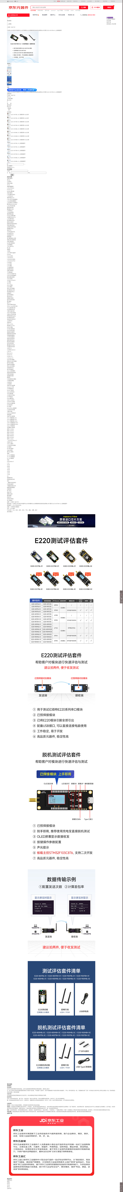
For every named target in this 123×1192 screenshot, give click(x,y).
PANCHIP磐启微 (11, 403)
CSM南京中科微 (11, 409)
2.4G (8, 463)
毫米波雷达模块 (11, 277)
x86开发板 (77, 10)
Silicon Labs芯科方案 (12, 306)
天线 (8, 460)
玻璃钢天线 (9, 477)
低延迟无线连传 (11, 338)
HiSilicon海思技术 (11, 413)
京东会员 (83, 1)
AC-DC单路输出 (11, 455)
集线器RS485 (10, 209)
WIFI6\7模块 (10, 327)
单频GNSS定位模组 (12, 361)
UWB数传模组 (10, 380)
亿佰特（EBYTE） (11, 27)
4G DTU (9, 283)
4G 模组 (9, 282)
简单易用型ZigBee (11, 316)
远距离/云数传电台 (11, 227)
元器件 (8, 17)
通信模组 (9, 20)
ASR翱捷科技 (10, 388)
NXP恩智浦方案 (11, 309)
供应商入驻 (71, 15)
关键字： (9, 171)
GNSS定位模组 (10, 359)
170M (8, 474)
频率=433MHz (10, 432)
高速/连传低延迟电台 (12, 223)
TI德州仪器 (9, 411)
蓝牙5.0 (9, 303)
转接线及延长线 (11, 479)
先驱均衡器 (33, 10)
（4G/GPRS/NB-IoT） (12, 440)
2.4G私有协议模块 (11, 445)
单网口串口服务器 (11, 240)
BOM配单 (97, 7)
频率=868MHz (10, 435)
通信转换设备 (10, 207)
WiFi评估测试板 (11, 330)
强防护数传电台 (11, 340)
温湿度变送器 (10, 375)
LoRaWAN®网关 (11, 259)
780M (8, 468)
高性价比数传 (10, 222)
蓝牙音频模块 (10, 295)
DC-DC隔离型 (10, 458)
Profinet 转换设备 (11, 215)
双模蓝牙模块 (10, 298)
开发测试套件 (10, 484)
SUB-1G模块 (10, 443)
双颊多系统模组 (11, 364)
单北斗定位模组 (11, 288)
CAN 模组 (9, 265)
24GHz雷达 (10, 278)
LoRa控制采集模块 (11, 201)
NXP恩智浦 (10, 397)
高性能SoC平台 (11, 325)
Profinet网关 (10, 256)
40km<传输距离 (11, 426)
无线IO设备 (9, 183)
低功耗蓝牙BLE (10, 291)
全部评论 (9, 1180)
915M (8, 464)
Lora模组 (9, 24)
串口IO (8, 180)
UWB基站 (9, 384)
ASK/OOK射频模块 (11, 275)
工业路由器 (9, 272)
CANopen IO (10, 358)
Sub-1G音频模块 (11, 371)
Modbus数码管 (10, 191)
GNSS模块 (9, 286)
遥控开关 (9, 230)
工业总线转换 (10, 212)
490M (8, 469)
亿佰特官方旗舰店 (111, 19)
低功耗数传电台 (11, 220)
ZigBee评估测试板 (11, 314)
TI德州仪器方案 (10, 311)
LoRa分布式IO (10, 188)
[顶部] (121, 1188)
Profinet (9, 254)
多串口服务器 (10, 241)
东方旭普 (67, 10)
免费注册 (63, 1)
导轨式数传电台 (11, 225)
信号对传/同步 (10, 343)
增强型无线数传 (11, 332)
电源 (8, 453)
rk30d (72, 10)
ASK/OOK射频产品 (11, 274)
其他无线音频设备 (11, 372)
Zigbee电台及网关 (11, 312)
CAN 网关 (9, 264)
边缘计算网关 (10, 270)
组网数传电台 (10, 228)
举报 (8, 87)
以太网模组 (9, 244)
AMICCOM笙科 (10, 400)
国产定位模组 (10, 363)
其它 (8, 481)
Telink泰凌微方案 (11, 308)
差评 (8, 1187)
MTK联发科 (10, 405)
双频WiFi (9, 322)
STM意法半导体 (11, 395)
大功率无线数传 (11, 337)
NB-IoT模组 (10, 285)
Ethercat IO (9, 353)
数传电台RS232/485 (12, 204)
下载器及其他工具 (11, 486)
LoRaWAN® (10, 257)
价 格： (9, 172)
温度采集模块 (10, 186)
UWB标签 (9, 382)
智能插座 (9, 236)
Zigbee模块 (10, 450)
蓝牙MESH (9, 296)
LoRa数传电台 (10, 219)
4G (7, 476)
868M (8, 466)
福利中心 (52, 15)
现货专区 (35, 15)
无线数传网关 (10, 269)
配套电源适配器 (11, 487)
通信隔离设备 (10, 214)
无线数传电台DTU (11, 217)
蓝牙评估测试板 (11, 299)
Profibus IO (9, 356)
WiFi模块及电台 (11, 317)
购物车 (109, 7)
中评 (8, 1185)
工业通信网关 (10, 267)
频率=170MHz (10, 429)
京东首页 (11, 1)
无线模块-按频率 (11, 427)
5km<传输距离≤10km (12, 421)
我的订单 (69, 1)
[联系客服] (121, 593)
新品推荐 (44, 15)
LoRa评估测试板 (11, 206)
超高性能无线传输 (11, 333)
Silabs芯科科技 (10, 392)
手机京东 (113, 1)
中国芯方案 (9, 442)
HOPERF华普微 (11, 401)
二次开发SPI (10, 196)
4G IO (8, 185)
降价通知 (10, 98)
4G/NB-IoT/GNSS (11, 280)
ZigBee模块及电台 (11, 304)
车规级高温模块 (11, 335)
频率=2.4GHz (10, 439)
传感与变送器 (10, 374)
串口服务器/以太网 (11, 238)
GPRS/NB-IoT (10, 461)
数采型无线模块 (11, 341)
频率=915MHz (10, 437)
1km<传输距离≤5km (12, 419)
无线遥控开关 (10, 235)
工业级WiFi (9, 320)
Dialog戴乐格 (10, 398)
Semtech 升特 (10, 387)
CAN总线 (9, 262)
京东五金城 (62, 15)
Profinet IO (9, 189)
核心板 (8, 248)
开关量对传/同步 (11, 346)
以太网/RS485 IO (11, 350)
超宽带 (8, 377)
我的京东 (75, 1)
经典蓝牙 (9, 293)
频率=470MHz (10, 434)
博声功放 (47, 10)
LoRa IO (9, 351)
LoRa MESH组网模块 (12, 199)
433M (8, 471)
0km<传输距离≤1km (12, 418)
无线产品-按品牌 (11, 385)
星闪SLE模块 (10, 452)
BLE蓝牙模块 (10, 448)
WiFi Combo (10, 324)
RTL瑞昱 (9, 406)
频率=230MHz (10, 430)
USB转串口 (10, 210)
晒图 (8, 1182)
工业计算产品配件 (11, 253)
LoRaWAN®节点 (11, 261)
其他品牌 (9, 414)
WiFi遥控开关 (10, 233)
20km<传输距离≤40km (12, 424)
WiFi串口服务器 (11, 243)
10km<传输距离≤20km (12, 422)
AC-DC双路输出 (11, 456)
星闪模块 (9, 301)
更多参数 (10, 511)
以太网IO (9, 181)
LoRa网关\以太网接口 (12, 202)
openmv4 (53, 10)
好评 (8, 1183)
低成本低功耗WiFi (11, 319)
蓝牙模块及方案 (11, 290)
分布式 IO (9, 348)
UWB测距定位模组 (11, 379)
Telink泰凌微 (10, 393)
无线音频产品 (10, 367)
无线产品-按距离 (11, 416)
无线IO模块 (9, 193)
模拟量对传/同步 (11, 345)
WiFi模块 (9, 447)
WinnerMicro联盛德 (11, 408)
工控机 (8, 251)
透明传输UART (10, 197)
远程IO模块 (9, 178)
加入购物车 (9, 166)
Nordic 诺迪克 (10, 390)
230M (8, 473)
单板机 (8, 249)
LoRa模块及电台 (11, 194)
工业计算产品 (10, 246)
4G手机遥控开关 (11, 231)
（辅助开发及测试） (12, 482)
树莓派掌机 (40, 10)
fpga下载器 (60, 10)
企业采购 (89, 1)
